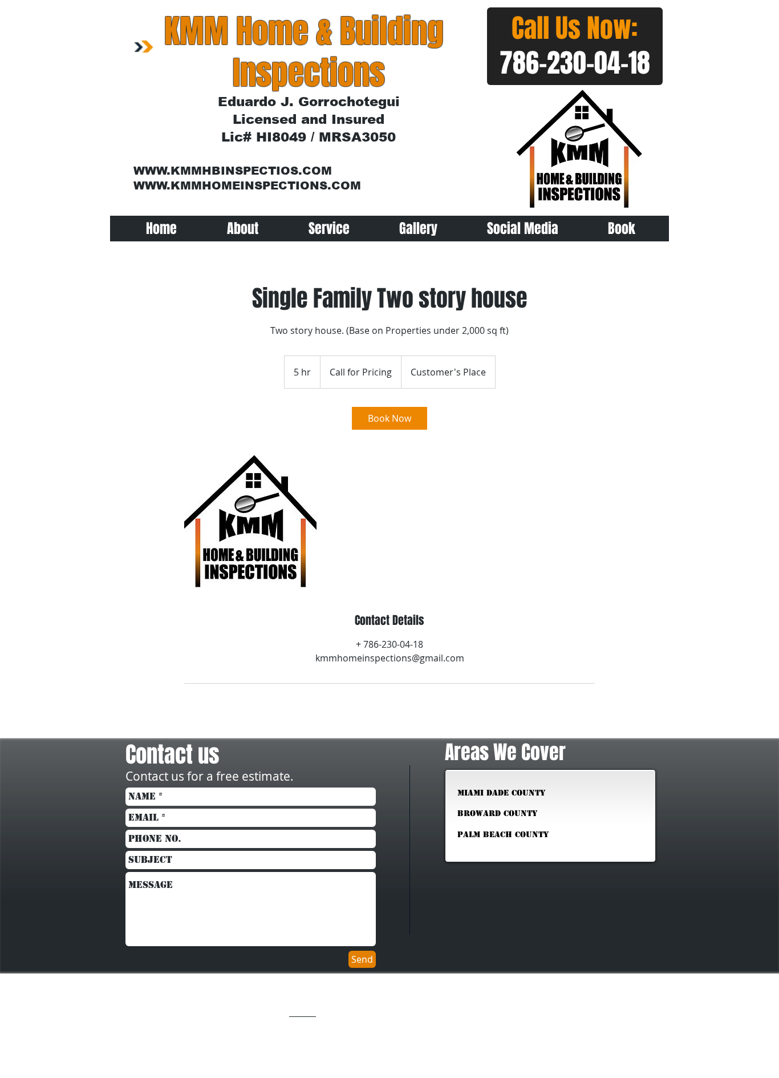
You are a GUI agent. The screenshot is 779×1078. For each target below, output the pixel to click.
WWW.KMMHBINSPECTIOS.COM (232, 170)
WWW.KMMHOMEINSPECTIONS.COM (247, 185)
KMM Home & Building (304, 31)
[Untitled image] (250, 521)
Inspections (309, 73)
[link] (389, 418)
